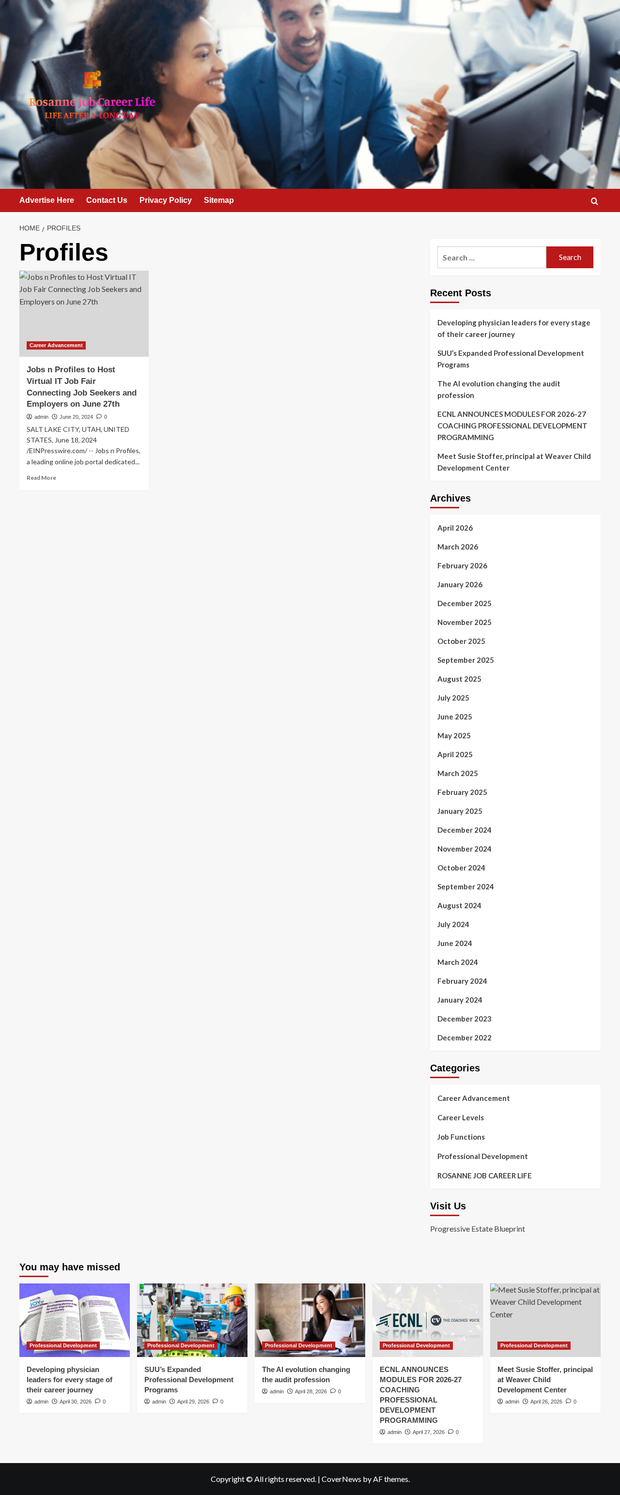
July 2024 (453, 924)
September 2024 (465, 886)
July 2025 (453, 697)
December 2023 (464, 1018)
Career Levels (460, 1117)
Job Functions (461, 1136)
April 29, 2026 (193, 1401)
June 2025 (454, 716)
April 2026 (455, 527)
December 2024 (464, 829)
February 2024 (462, 980)
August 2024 (459, 905)
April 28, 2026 (311, 1391)
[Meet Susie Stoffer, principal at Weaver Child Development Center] (545, 1320)
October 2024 (461, 867)
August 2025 (459, 678)
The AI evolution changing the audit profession (498, 389)
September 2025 (465, 660)
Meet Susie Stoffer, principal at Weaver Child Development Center (514, 462)
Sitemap (219, 200)
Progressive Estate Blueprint (477, 1228)
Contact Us (106, 200)
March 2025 (457, 773)
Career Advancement (56, 345)
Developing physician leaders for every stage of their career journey (513, 328)
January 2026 (459, 584)
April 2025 (455, 754)
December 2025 (464, 603)
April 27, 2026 (429, 1432)
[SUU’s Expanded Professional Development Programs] (192, 1320)
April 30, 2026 (76, 1401)
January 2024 (459, 999)
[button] (595, 201)
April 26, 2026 (546, 1401)
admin (41, 417)
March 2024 (457, 962)
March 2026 (457, 546)
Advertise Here (46, 200)
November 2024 (464, 848)
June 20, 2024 (76, 417)
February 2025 (462, 792)
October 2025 (461, 641)
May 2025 (454, 735)
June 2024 (454, 943)
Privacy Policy (166, 200)
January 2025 (459, 811)
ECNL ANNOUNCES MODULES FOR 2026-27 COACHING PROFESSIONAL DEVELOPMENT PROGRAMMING (512, 426)
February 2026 (462, 565)
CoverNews (341, 1478)
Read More (41, 477)
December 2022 (464, 1037)
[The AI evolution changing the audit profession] (310, 1320)
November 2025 (464, 622)
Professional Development (482, 1156)
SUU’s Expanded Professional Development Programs (510, 359)
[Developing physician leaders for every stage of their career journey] (74, 1320)
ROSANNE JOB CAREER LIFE (484, 1175)
